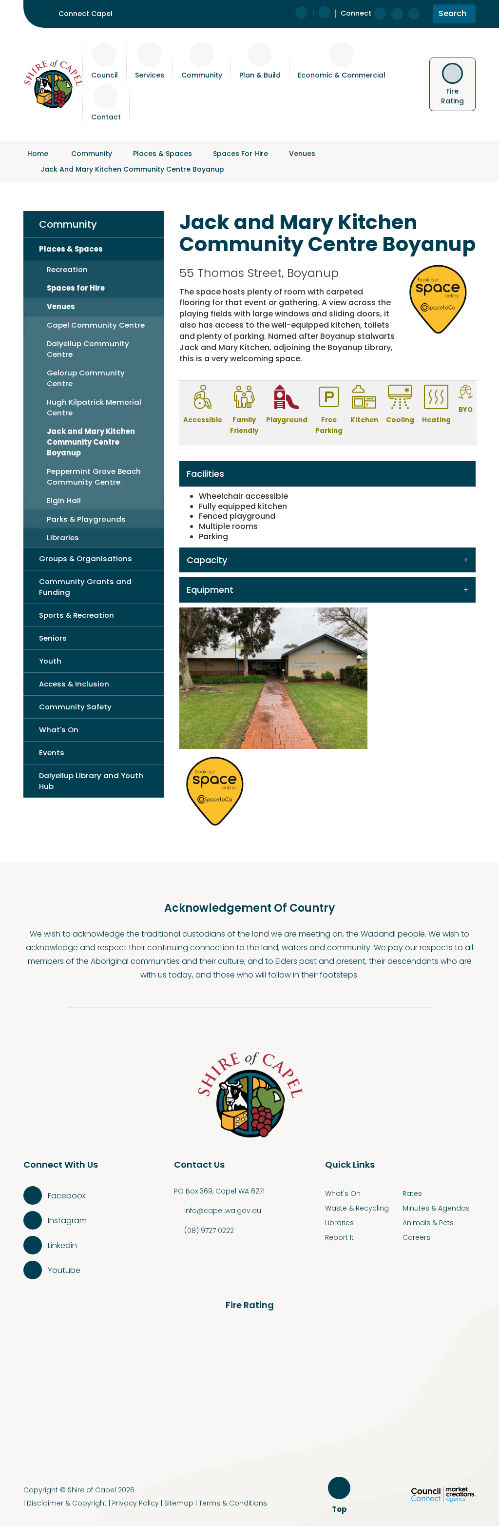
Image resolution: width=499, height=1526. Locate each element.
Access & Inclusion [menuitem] (74, 684)
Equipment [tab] (210, 590)
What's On (343, 1193)
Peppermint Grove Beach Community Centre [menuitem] (94, 476)
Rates (412, 1193)
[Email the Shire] (324, 13)
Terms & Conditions (233, 1503)
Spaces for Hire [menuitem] (76, 288)
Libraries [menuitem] (63, 537)
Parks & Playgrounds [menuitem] (86, 519)
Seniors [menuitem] (53, 638)
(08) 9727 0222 (209, 1230)
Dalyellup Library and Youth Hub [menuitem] (91, 780)
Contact (106, 117)
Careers (416, 1237)
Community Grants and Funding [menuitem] (85, 586)
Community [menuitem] (68, 224)
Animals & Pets (428, 1223)
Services (149, 75)
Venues (302, 153)
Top (340, 1510)
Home (37, 153)
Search (452, 15)
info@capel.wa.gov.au (222, 1210)
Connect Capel (85, 14)
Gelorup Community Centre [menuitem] (86, 378)
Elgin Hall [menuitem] (64, 500)
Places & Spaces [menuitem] (71, 249)
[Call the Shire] (304, 13)
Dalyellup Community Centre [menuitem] (88, 348)
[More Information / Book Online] (215, 790)
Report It (339, 1237)
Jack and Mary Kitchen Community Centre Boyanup (132, 169)
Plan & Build (260, 75)
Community (201, 75)
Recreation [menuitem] (67, 269)
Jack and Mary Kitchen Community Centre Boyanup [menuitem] (91, 442)
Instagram (67, 1220)
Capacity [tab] (207, 560)
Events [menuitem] (51, 752)
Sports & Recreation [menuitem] (76, 615)
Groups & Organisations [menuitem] (85, 558)
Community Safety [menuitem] (75, 707)
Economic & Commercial (341, 75)
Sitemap (178, 1503)
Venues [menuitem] (61, 306)
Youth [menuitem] (50, 661)
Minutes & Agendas (436, 1208)
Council (104, 75)
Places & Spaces (162, 153)
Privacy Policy (135, 1503)
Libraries (339, 1223)
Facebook (67, 1195)
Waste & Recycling (357, 1208)
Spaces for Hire (240, 153)
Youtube (64, 1270)
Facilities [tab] (205, 474)
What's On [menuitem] (58, 729)
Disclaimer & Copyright (67, 1503)
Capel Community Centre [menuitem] (96, 325)
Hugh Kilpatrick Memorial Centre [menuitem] (94, 407)
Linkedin (62, 1245)
